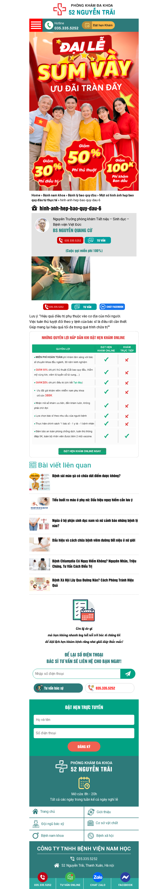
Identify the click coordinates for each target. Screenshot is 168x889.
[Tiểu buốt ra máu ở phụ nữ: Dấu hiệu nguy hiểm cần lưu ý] (39, 504)
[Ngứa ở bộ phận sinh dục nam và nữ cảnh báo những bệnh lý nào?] (39, 524)
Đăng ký (84, 746)
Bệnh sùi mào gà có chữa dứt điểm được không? (86, 475)
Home (36, 195)
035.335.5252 (66, 28)
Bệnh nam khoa (54, 195)
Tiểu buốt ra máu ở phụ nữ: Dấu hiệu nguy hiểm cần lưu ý (92, 499)
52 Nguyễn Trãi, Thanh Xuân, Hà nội (87, 865)
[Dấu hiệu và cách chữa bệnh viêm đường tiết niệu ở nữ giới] (39, 544)
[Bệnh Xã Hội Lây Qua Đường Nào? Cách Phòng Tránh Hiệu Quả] (39, 584)
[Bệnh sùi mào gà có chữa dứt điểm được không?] (39, 481)
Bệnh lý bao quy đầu (82, 195)
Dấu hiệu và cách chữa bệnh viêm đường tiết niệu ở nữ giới (93, 539)
